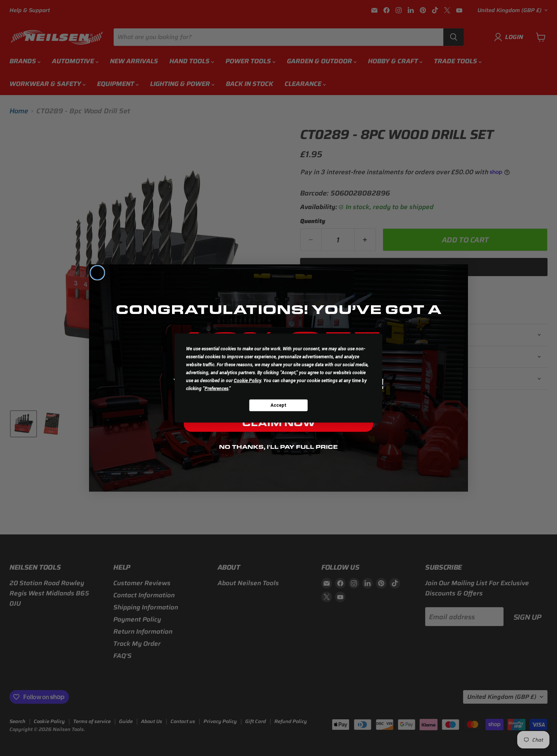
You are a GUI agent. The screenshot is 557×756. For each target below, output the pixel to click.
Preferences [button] (216, 388)
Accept (278, 405)
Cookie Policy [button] (247, 380)
